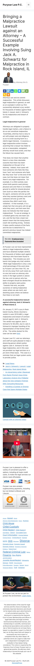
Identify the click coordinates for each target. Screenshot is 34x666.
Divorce (25, 540)
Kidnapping (25, 560)
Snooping (16, 565)
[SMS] (23, 91)
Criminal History (7, 537)
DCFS (5, 541)
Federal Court (12, 549)
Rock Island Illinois (19, 369)
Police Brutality (18, 563)
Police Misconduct (8, 565)
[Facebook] (4, 91)
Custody (24, 537)
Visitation (21, 568)
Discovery (16, 541)
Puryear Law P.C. (12, 4)
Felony (28, 552)
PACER (11, 563)
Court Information (10, 535)
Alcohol (4, 518)
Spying (26, 565)
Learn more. (26, 596)
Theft (15, 568)
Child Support (21, 530)
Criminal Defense (23, 535)
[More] (8, 94)
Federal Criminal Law (14, 551)
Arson (15, 518)
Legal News (9, 363)
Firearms (7, 555)
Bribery (20, 521)
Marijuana (5, 563)
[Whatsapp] (15, 91)
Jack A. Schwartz (12, 366)
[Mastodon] (8, 91)
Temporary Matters (8, 567)
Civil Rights (6, 532)
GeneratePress (17, 663)
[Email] (26, 91)
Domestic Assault (19, 544)
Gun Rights (16, 555)
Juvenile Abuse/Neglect (12, 560)
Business (26, 521)
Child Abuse (8, 523)
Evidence (5, 549)
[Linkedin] (12, 91)
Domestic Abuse (8, 544)
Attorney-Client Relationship (10, 521)
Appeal (10, 518)
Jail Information (7, 558)
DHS (10, 541)
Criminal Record (16, 537)
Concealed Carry (21, 532)
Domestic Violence (8, 546)
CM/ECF (12, 532)
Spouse (22, 565)
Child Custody (11, 526)
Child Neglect (9, 530)
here (18, 333)
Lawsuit (23, 366)
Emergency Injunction (21, 546)
